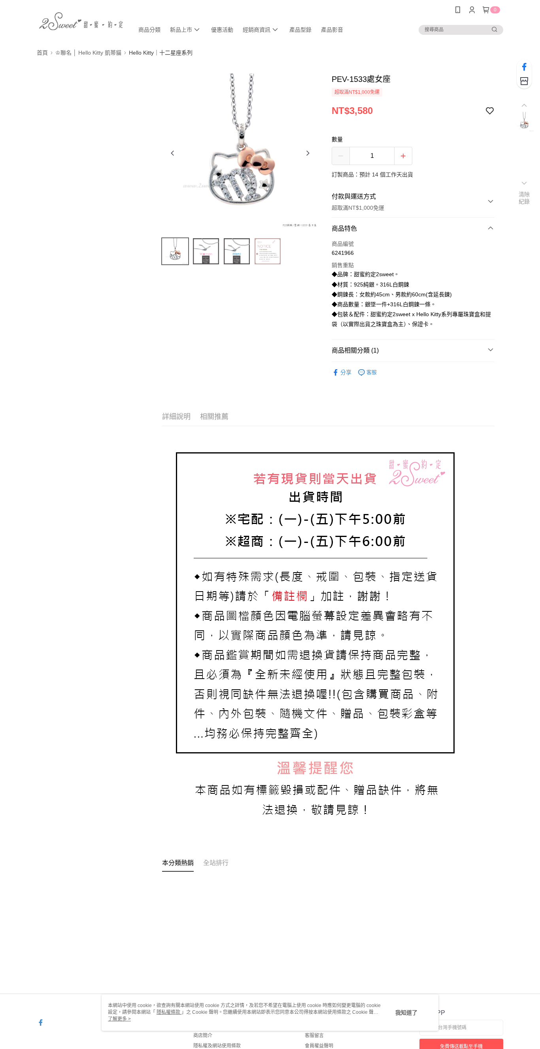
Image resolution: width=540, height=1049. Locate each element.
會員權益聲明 (319, 1046)
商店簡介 (202, 1035)
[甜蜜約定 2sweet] (81, 21)
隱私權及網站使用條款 (217, 1046)
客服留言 (314, 1035)
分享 (345, 372)
